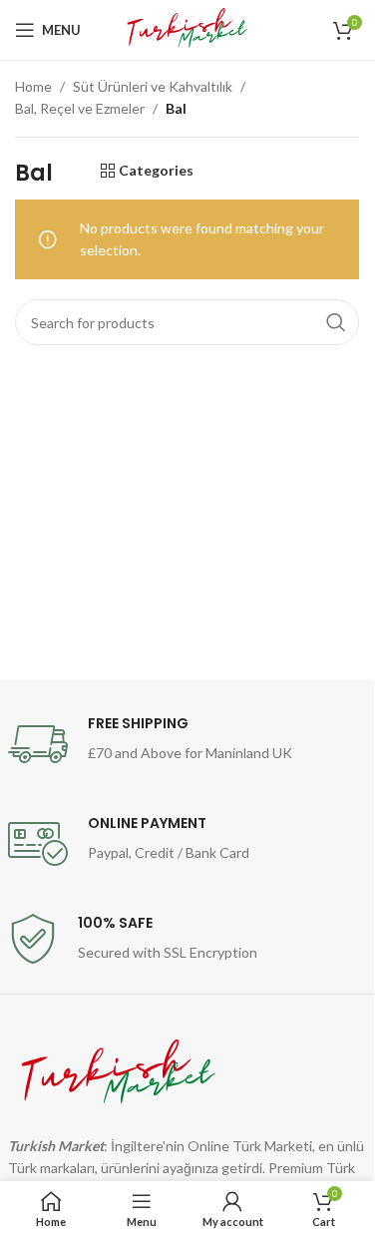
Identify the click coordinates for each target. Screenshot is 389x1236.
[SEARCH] (336, 322)
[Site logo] (187, 28)
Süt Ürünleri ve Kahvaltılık (152, 86)
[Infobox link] (187, 744)
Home (33, 86)
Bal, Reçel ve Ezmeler (80, 108)
